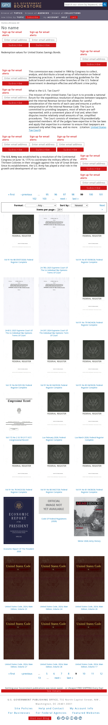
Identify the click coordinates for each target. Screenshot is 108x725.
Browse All (12, 13)
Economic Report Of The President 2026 (19, 550)
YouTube (71, 718)
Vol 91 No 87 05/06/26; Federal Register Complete (89, 260)
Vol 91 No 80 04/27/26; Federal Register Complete (54, 490)
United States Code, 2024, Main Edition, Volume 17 (89, 665)
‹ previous (26, 194)
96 (55, 194)
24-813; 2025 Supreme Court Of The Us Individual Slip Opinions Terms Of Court (19, 333)
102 (34, 198)
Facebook (58, 718)
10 (84, 673)
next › (63, 198)
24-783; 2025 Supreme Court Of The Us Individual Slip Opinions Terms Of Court (54, 270)
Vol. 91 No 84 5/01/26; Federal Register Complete (19, 386)
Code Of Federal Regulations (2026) (54, 519)
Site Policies (24, 708)
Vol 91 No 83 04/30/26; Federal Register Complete (89, 386)
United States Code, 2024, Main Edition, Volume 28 (54, 665)
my (51, 17)
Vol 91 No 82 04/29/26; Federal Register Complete (54, 386)
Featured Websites (86, 712)
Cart (74, 17)
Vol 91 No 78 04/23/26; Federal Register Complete (18, 490)
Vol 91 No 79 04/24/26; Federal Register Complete (89, 323)
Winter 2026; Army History (89, 541)
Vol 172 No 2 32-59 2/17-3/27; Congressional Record (19, 438)
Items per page (45, 209)
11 (92, 673)
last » (75, 198)
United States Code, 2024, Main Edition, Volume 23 (19, 607)
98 (73, 194)
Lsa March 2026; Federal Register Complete (89, 438)
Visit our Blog (39, 718)
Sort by (64, 205)
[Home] (22, 6)
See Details (54, 690)
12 (101, 673)
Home (4, 23)
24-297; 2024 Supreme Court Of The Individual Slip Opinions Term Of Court (53, 333)
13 (39, 677)
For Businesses (19, 712)
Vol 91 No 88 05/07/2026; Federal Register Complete (18, 260)
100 (91, 194)
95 (47, 194)
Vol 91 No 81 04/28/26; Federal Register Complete (89, 490)
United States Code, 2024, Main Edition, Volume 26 (89, 607)
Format (19, 205)
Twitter (63, 718)
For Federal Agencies (51, 712)
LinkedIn (80, 718)
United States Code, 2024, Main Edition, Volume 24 (54, 607)
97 (64, 194)
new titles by (19, 17)
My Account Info (82, 708)
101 (101, 194)
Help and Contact (51, 708)
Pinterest (76, 718)
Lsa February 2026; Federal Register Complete (54, 438)
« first (11, 194)
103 (44, 198)
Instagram (67, 718)
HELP (64, 17)
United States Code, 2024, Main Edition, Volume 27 (19, 665)
